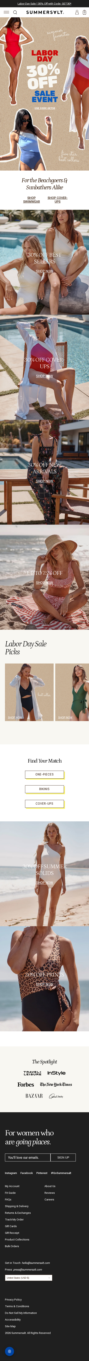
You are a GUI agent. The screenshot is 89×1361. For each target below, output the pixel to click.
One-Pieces (44, 774)
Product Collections (17, 1239)
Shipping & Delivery (17, 1206)
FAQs (8, 1199)
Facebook (26, 1173)
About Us (49, 1186)
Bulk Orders (12, 1246)
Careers (49, 1199)
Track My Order (14, 1219)
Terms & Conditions (17, 1306)
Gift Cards (11, 1226)
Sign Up (63, 1157)
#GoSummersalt (61, 1173)
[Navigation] (6, 13)
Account (77, 12)
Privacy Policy (13, 1299)
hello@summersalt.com (36, 1262)
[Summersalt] (44, 12)
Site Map (10, 1326)
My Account (12, 1186)
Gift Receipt (12, 1232)
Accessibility (13, 1319)
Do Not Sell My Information (21, 1313)
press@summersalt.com (27, 1269)
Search (15, 12)
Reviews (49, 1192)
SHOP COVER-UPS (58, 200)
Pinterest (41, 1173)
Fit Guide (10, 1192)
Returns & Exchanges (18, 1212)
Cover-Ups (44, 803)
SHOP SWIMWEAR (31, 200)
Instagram (11, 1173)
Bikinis (44, 789)
